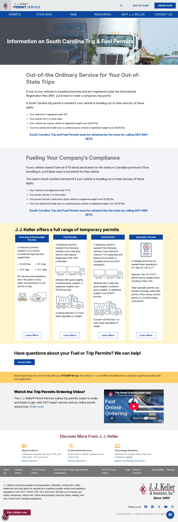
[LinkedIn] (152, 507)
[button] (14, 14)
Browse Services (76, 461)
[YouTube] (166, 507)
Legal (127, 469)
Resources (102, 14)
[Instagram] (172, 507)
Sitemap (170, 469)
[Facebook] (146, 507)
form (93, 375)
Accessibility (158, 469)
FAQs (73, 14)
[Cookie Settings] (5, 517)
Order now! (36, 406)
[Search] (122, 5)
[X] (159, 507)
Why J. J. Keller (133, 14)
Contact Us (163, 14)
